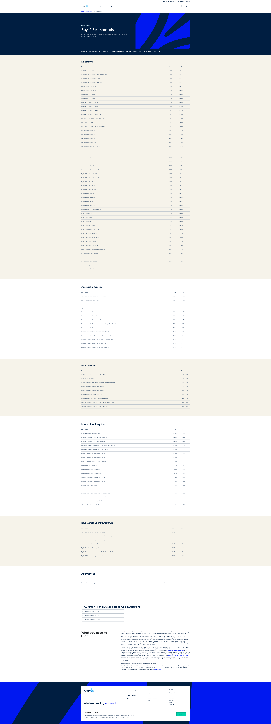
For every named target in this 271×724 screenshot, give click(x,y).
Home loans (116, 6)
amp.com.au (157, 669)
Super (123, 6)
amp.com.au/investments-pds (176, 650)
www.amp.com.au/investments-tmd (178, 655)
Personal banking (96, 6)
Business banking (107, 6)
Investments (129, 6)
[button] (95, 6)
